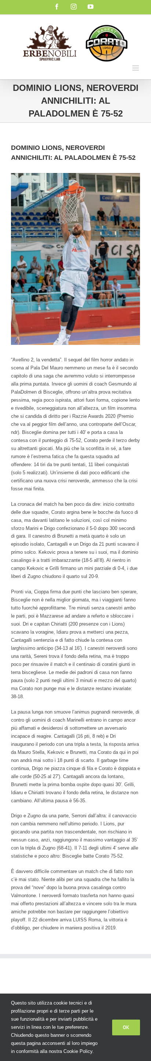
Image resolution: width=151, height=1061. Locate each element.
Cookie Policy (77, 1051)
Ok (126, 1027)
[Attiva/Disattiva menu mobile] (136, 68)
